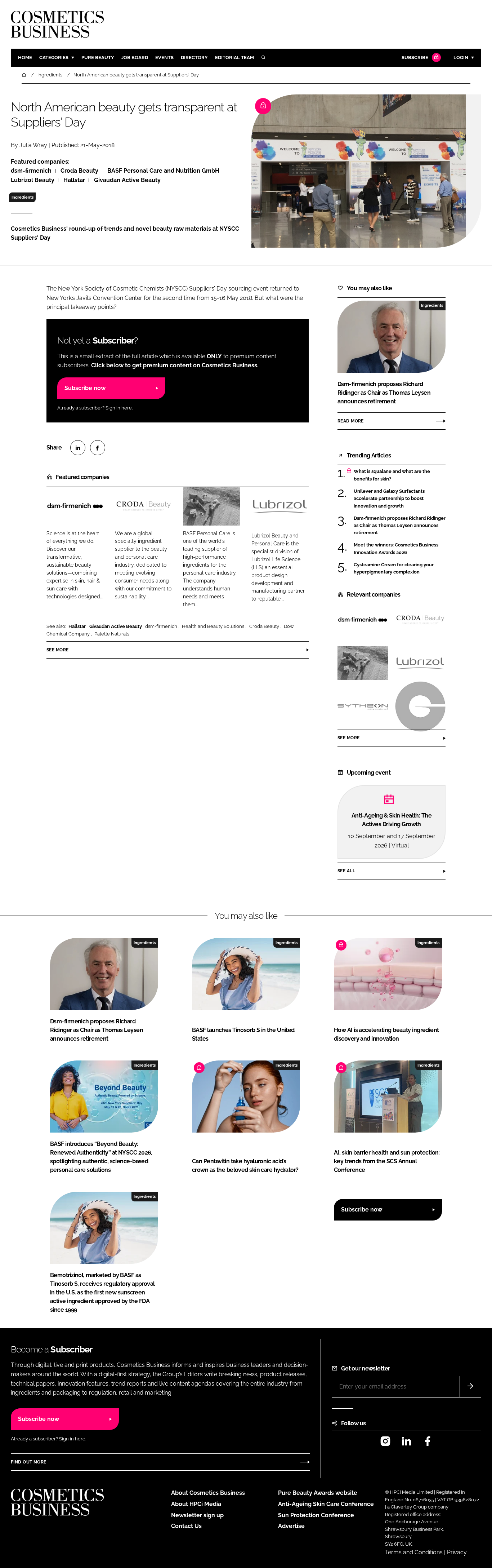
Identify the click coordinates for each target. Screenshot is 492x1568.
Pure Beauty (97, 57)
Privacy (457, 1552)
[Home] (24, 74)
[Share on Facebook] (97, 447)
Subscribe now (85, 388)
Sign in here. (119, 408)
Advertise (291, 1526)
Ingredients (22, 197)
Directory (194, 57)
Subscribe (415, 57)
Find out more (28, 1462)
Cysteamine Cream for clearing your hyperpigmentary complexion (394, 568)
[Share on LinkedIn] (77, 447)
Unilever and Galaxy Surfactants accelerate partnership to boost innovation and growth (389, 499)
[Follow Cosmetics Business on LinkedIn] (406, 1443)
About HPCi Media (196, 1504)
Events (164, 57)
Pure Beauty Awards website (317, 1492)
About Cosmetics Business (208, 1492)
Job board (134, 57)
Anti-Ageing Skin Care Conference (326, 1504)
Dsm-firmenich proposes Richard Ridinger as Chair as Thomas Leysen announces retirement (400, 526)
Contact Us (186, 1526)
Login (460, 57)
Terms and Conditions (414, 1552)
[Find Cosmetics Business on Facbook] (427, 1443)
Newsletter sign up (197, 1515)
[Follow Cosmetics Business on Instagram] (385, 1443)
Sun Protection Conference (316, 1515)
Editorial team (234, 57)
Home (25, 57)
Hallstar (77, 626)
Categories (53, 57)
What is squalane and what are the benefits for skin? (392, 475)
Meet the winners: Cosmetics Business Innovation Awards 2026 (396, 548)
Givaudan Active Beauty (115, 626)
